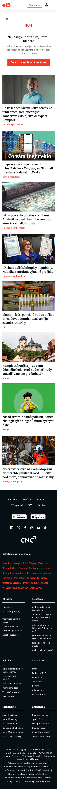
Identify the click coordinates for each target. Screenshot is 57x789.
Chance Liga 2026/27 (17, 587)
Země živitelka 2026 (41, 736)
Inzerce (40, 499)
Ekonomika (38, 706)
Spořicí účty (37, 719)
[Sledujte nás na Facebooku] (25, 527)
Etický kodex (12, 781)
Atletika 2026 (38, 690)
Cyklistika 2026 (38, 694)
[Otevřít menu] (53, 5)
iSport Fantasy (19, 568)
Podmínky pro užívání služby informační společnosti (27, 766)
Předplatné (17, 505)
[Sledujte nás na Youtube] (38, 527)
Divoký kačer (8, 696)
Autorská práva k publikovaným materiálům (28, 763)
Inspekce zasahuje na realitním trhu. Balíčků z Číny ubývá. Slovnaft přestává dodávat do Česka (27, 168)
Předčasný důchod (40, 715)
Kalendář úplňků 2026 (12, 630)
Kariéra (42, 505)
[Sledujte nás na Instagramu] (31, 527)
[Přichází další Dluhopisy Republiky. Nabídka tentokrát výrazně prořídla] (28, 249)
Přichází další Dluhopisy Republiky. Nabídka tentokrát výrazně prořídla (27, 270)
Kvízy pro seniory (10, 626)
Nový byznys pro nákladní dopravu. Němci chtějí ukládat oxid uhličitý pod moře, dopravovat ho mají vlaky (28, 473)
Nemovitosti (18, 573)
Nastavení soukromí (17, 774)
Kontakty (12, 499)
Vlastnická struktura (38, 774)
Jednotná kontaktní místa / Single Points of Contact (28, 777)
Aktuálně (7, 599)
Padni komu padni (10, 687)
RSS (30, 505)
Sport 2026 (38, 660)
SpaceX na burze (9, 715)
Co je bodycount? (10, 634)
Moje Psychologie (11, 563)
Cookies (46, 770)
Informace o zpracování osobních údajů (23, 770)
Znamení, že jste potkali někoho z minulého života (42, 617)
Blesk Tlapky (29, 563)
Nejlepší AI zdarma (10, 723)
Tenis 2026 (37, 681)
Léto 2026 (37, 599)
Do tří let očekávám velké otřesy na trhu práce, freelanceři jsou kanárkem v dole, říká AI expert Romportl (27, 114)
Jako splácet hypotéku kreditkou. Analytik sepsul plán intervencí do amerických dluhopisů (27, 219)
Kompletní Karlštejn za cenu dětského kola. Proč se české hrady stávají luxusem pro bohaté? (27, 370)
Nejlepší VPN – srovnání (13, 732)
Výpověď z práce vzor (12, 692)
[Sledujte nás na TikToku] (45, 527)
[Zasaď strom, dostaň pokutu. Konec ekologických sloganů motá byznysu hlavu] (28, 398)
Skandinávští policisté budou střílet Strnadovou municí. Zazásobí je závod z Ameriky (28, 319)
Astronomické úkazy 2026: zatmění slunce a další (42, 628)
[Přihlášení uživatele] (47, 5)
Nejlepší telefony (9, 719)
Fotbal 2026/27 (39, 673)
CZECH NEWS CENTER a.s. (39, 749)
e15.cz (5, 18)
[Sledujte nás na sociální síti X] (18, 527)
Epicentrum (7, 607)
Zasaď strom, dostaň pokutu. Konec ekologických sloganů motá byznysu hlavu (28, 421)
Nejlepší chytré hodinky (13, 727)
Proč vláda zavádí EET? (12, 683)
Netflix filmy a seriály (11, 736)
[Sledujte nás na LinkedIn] (11, 527)
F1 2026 (35, 686)
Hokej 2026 (37, 677)
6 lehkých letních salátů (42, 650)
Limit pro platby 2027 (41, 723)
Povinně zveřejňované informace (35, 781)
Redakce (26, 499)
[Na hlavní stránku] (6, 4)
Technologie (9, 706)
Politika (6, 660)
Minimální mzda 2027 (41, 732)
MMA (34, 668)
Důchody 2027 (38, 727)
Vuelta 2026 (36, 587)
